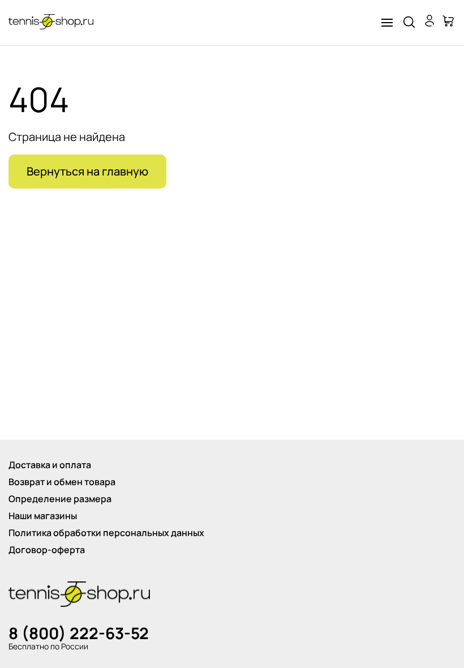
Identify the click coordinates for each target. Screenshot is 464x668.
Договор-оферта (46, 549)
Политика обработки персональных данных (106, 532)
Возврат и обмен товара (61, 482)
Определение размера (59, 499)
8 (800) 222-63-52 (78, 633)
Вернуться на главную (87, 171)
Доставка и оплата (49, 465)
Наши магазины (42, 515)
